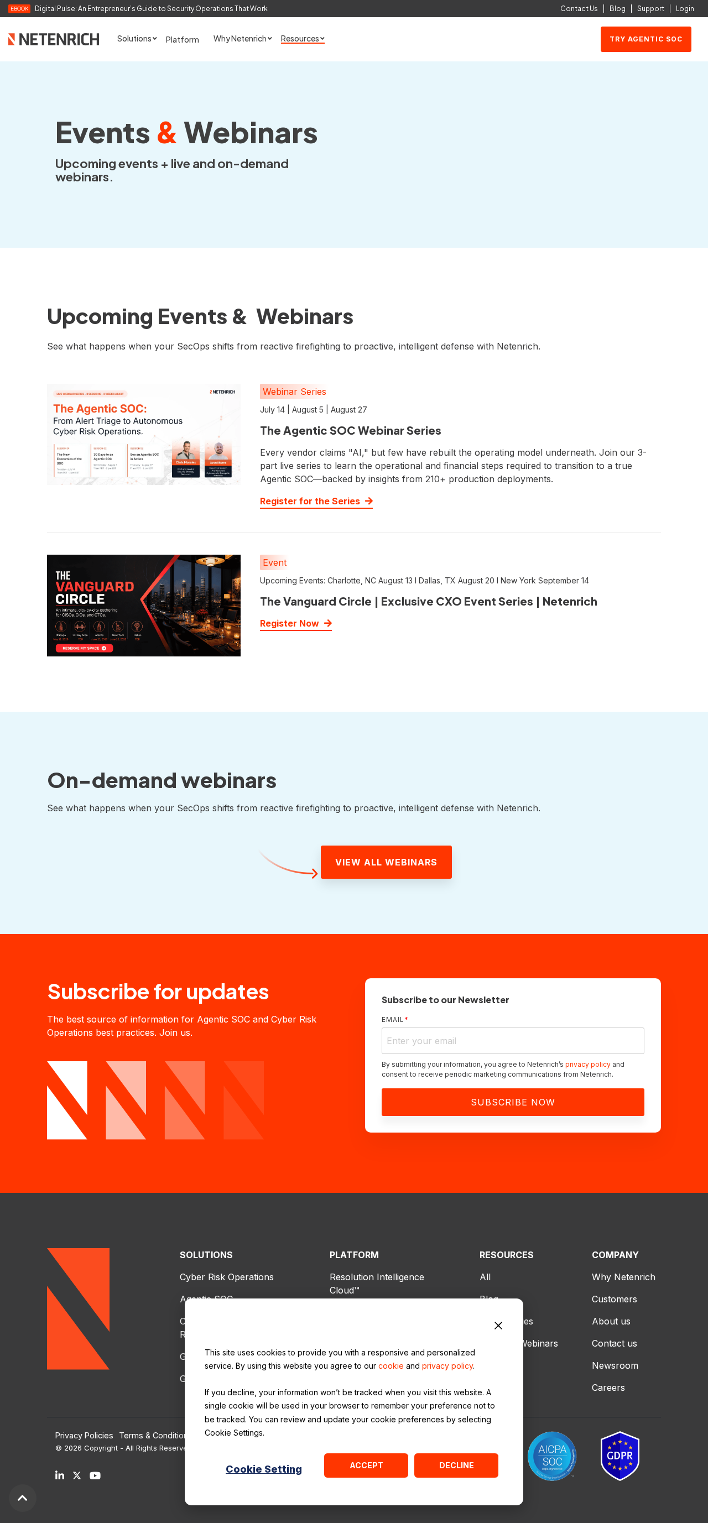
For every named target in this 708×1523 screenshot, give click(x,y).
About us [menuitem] (611, 1321)
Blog (618, 8)
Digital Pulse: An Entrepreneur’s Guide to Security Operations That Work (151, 9)
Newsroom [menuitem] (615, 1365)
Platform (182, 39)
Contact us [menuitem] (614, 1343)
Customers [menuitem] (614, 1299)
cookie (391, 1365)
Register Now (290, 623)
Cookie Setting (264, 1469)
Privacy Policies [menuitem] (84, 1435)
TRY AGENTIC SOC (646, 39)
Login (685, 8)
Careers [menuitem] (608, 1387)
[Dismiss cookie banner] (498, 1327)
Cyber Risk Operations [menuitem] (227, 1276)
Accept (366, 1465)
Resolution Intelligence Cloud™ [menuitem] (378, 1283)
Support (650, 8)
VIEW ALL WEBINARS (386, 862)
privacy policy (447, 1365)
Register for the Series (311, 501)
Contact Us (579, 8)
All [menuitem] (485, 1276)
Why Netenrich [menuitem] (623, 1276)
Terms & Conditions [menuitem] (155, 1435)
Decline (456, 1465)
